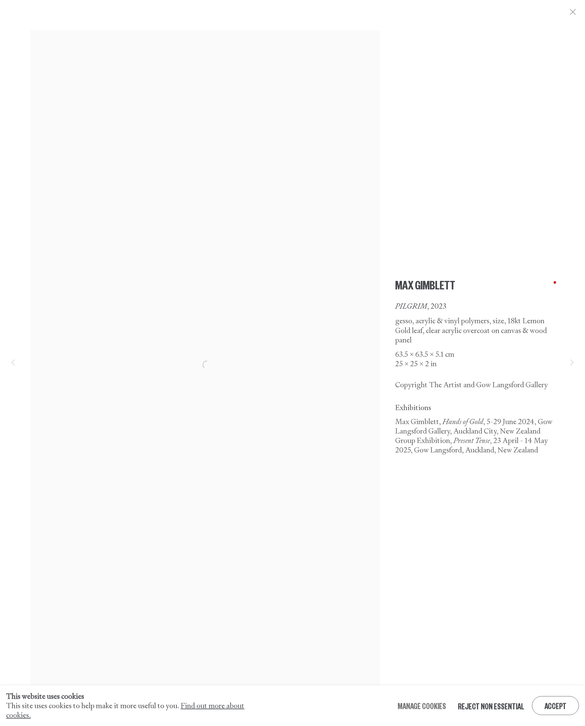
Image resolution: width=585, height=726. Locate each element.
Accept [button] (555, 705)
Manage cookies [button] (422, 705)
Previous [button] (13, 363)
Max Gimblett (425, 284)
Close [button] (571, 13)
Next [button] (572, 363)
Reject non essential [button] (491, 706)
